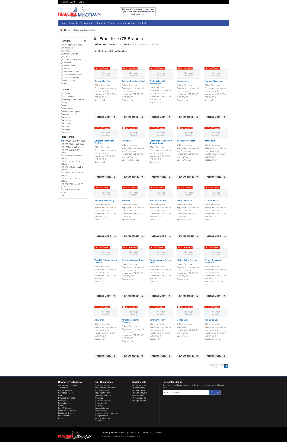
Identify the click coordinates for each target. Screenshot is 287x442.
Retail (60, 418)
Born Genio (209, 141)
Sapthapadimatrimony (104, 201)
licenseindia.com (102, 408)
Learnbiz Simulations (213, 81)
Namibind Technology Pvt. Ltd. (104, 142)
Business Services (65, 393)
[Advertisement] (73, 248)
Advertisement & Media (68, 385)
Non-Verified (103, 68)
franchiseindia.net (102, 400)
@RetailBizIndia (138, 388)
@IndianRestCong (139, 393)
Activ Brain (99, 320)
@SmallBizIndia (138, 390)
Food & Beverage (65, 408)
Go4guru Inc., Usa (102, 81)
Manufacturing (64, 416)
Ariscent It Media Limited (133, 81)
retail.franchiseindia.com (105, 388)
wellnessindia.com (103, 395)
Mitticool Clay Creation (187, 260)
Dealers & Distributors (67, 398)
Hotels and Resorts (66, 413)
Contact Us (143, 23)
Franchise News (105, 23)
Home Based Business (67, 410)
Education (62, 400)
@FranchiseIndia (139, 398)
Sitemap (158, 433)
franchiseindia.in (102, 403)
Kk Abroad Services (186, 141)
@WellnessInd (138, 395)
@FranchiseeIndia (139, 385)
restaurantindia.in (102, 393)
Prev (213, 366)
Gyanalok (126, 141)
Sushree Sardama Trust (133, 260)
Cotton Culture (211, 201)
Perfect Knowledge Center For (213, 261)
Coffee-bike (182, 320)
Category (66, 41)
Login (81, 2)
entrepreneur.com (102, 390)
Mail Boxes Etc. (211, 320)
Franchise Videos (126, 23)
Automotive (63, 388)
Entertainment (64, 403)
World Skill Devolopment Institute (105, 261)
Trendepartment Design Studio (160, 261)
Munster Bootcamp (158, 201)
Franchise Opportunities (81, 23)
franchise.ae (100, 398)
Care (60, 395)
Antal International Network (130, 321)
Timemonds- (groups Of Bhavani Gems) (160, 142)
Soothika (126, 201)
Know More (104, 117)
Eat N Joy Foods (184, 201)
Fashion (61, 405)
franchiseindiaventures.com (106, 413)
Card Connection (157, 320)
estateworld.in (101, 410)
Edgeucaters (183, 81)
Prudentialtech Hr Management (157, 82)
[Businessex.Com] (137, 15)
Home (63, 23)
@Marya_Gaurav (139, 400)
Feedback (147, 433)
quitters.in (99, 421)
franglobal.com (101, 416)
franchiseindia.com (103, 385)
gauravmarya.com (102, 418)
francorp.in (99, 405)
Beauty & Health (65, 390)
